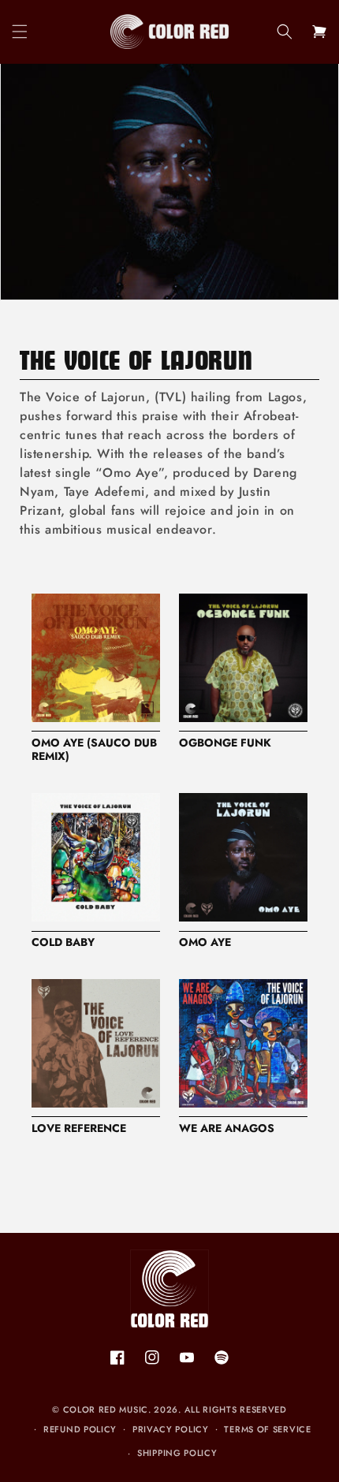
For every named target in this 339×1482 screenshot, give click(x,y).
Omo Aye (205, 943)
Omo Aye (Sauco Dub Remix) (94, 750)
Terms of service (267, 1429)
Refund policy (80, 1429)
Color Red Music (106, 1409)
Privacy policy (170, 1429)
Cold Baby (63, 943)
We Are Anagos (226, 1129)
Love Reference (79, 1129)
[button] (19, 31)
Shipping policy (177, 1453)
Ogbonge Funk (225, 743)
